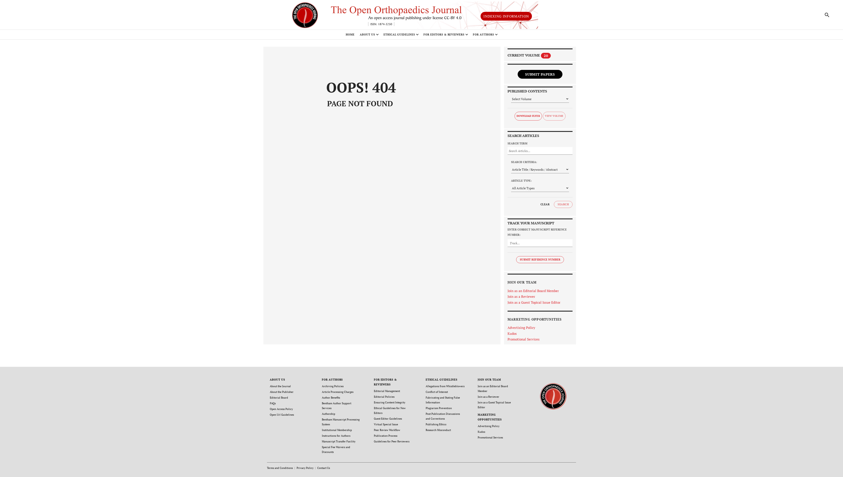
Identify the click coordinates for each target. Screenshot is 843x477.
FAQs (273, 403)
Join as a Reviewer (521, 296)
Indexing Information (506, 16)
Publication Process (385, 435)
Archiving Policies (333, 386)
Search (563, 204)
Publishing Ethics (436, 424)
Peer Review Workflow (387, 430)
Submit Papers (540, 74)
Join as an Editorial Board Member (533, 291)
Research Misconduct (438, 430)
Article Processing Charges (337, 392)
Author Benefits (331, 397)
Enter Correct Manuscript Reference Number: (537, 232)
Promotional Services (524, 339)
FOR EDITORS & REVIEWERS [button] (444, 34)
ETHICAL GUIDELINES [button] (399, 34)
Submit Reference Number (540, 259)
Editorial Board (279, 397)
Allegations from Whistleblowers (445, 386)
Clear (544, 204)
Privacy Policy (305, 468)
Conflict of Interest (437, 392)
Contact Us (323, 468)
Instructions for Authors (336, 435)
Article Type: (521, 180)
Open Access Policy (281, 409)
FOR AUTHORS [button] (483, 34)
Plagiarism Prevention (439, 408)
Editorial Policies (384, 396)
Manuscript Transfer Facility (338, 441)
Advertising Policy (521, 327)
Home (350, 34)
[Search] (827, 14)
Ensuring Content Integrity (389, 402)
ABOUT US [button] (367, 34)
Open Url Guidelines (282, 414)
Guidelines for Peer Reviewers (391, 441)
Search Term (517, 143)
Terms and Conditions (280, 468)
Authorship (328, 413)
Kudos (512, 333)
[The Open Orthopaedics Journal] (553, 395)
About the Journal (280, 386)
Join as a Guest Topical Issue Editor (534, 302)
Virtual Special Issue (386, 424)
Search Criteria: (524, 162)
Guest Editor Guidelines (388, 418)
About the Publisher (282, 392)
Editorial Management (387, 391)
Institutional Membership (337, 430)
